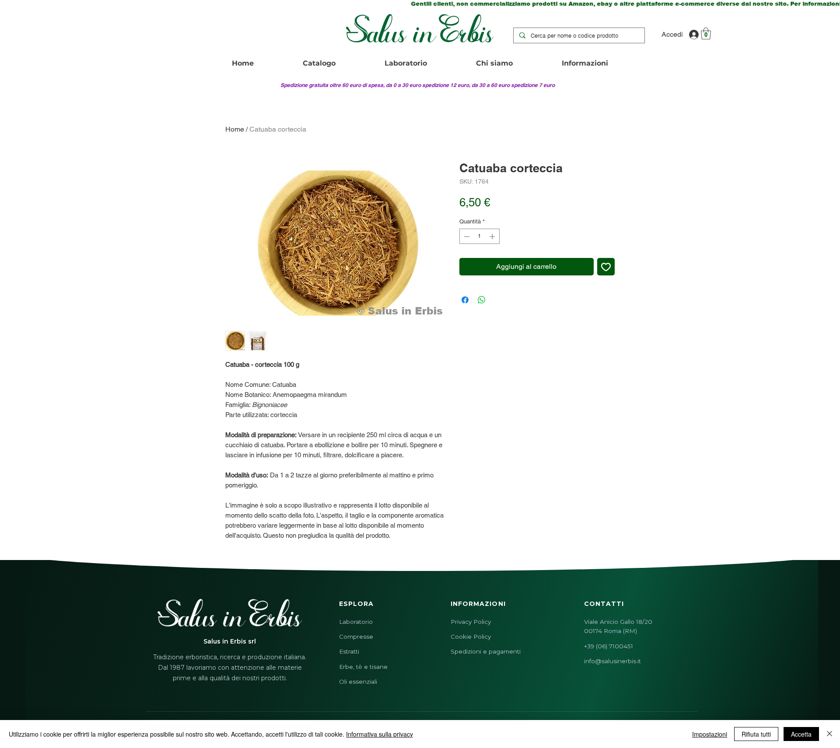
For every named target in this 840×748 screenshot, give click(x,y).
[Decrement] (466, 236)
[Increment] (493, 236)
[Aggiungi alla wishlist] (606, 266)
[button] (706, 33)
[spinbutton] (479, 236)
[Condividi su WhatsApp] (481, 300)
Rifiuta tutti (756, 734)
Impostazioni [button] (709, 734)
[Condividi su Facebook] (465, 300)
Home (234, 129)
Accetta (801, 734)
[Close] (829, 734)
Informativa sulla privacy (379, 734)
